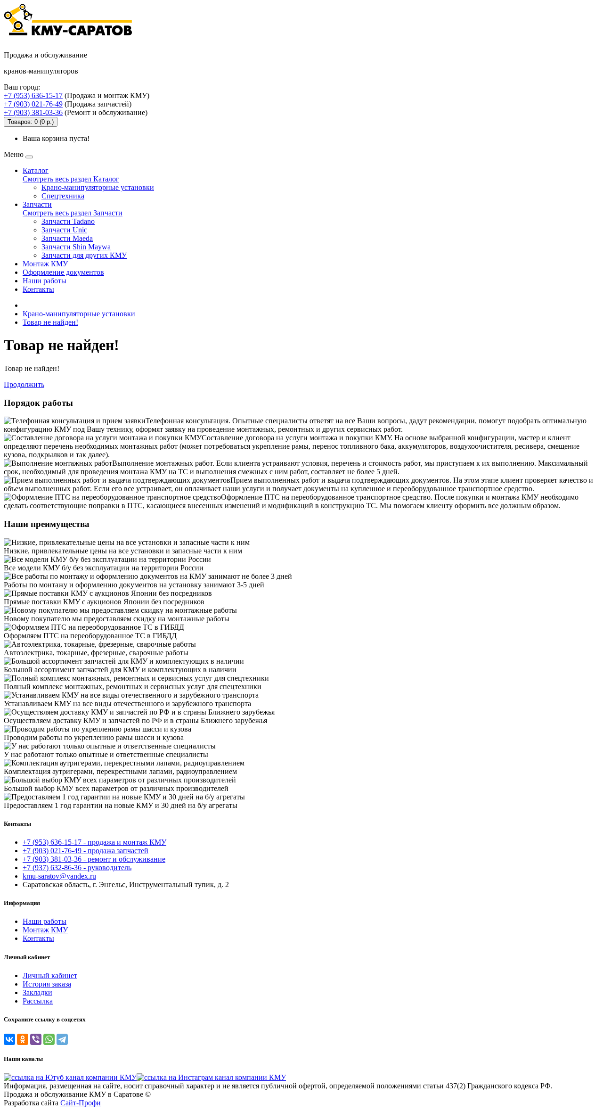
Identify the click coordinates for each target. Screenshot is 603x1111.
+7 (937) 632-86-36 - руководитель (77, 868)
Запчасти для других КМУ (84, 255)
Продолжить (24, 384)
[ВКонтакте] (9, 1039)
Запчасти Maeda (67, 238)
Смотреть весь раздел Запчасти (72, 213)
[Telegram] (62, 1039)
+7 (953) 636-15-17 (33, 95)
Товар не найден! (50, 322)
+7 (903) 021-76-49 (33, 104)
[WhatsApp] (49, 1039)
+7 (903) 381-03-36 (33, 112)
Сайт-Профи (80, 1103)
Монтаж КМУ (45, 264)
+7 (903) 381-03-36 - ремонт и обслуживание (94, 859)
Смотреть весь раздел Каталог (71, 179)
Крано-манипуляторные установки (97, 187)
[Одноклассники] (22, 1039)
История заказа (47, 984)
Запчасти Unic (64, 230)
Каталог (36, 170)
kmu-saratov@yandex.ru (59, 876)
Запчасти (37, 204)
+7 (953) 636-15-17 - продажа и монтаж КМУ (94, 842)
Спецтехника (62, 196)
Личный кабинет (50, 975)
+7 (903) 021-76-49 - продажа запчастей (85, 851)
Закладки (37, 992)
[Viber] (35, 1039)
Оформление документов (63, 272)
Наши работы (44, 281)
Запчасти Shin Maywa (76, 247)
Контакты (38, 289)
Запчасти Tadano (68, 221)
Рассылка (38, 1001)
